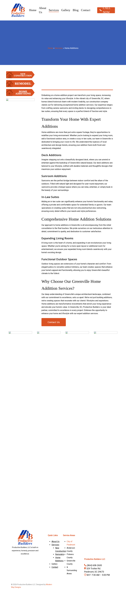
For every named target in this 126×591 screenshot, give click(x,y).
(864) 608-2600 (94, 565)
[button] (53, 322)
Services (59, 48)
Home (50, 48)
